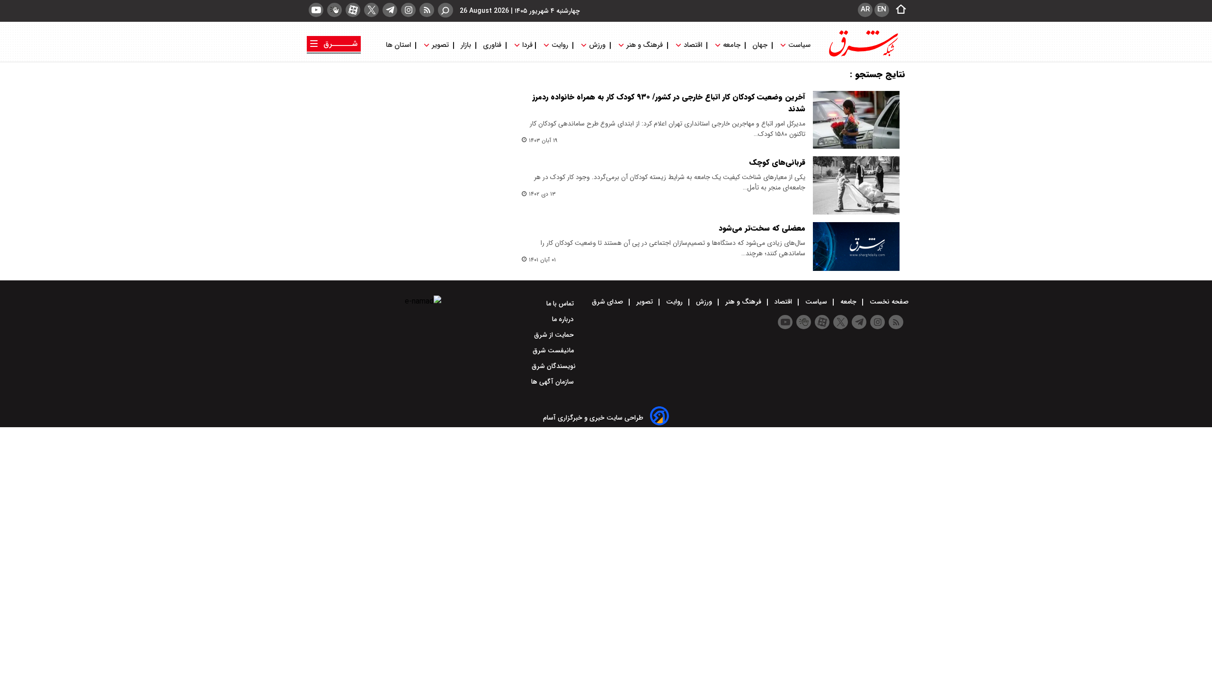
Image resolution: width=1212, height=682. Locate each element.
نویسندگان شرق (554, 366)
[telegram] (390, 10)
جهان (759, 45)
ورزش (597, 45)
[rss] (426, 10)
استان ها (399, 45)
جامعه (731, 45)
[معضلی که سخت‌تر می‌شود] (856, 246)
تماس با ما (561, 303)
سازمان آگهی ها (553, 382)
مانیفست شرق (554, 350)
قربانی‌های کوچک (777, 162)
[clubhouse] (334, 10)
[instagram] (408, 10)
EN (881, 9)
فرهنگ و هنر (644, 45)
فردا (526, 45)
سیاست (799, 45)
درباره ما (564, 319)
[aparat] (353, 10)
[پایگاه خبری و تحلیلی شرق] (862, 56)
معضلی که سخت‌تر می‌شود (762, 228)
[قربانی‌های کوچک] (856, 185)
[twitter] (371, 10)
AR (865, 9)
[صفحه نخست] (898, 10)
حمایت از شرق (555, 335)
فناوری (492, 45)
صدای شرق (608, 301)
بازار (466, 45)
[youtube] (316, 10)
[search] (445, 10)
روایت (560, 45)
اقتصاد (693, 45)
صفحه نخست (888, 301)
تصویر (440, 45)
